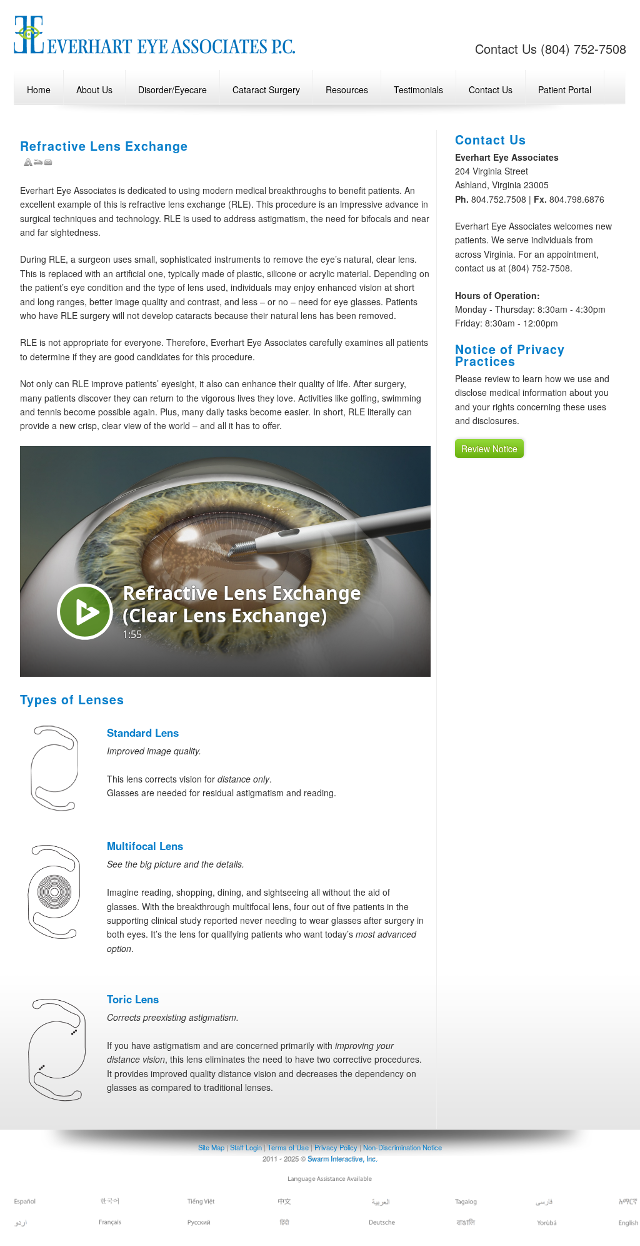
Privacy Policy (336, 1147)
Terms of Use (288, 1147)
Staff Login (247, 1147)
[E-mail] (48, 163)
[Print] (38, 163)
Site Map (211, 1147)
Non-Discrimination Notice (402, 1147)
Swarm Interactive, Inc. (343, 1158)
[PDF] (28, 163)
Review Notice (489, 448)
